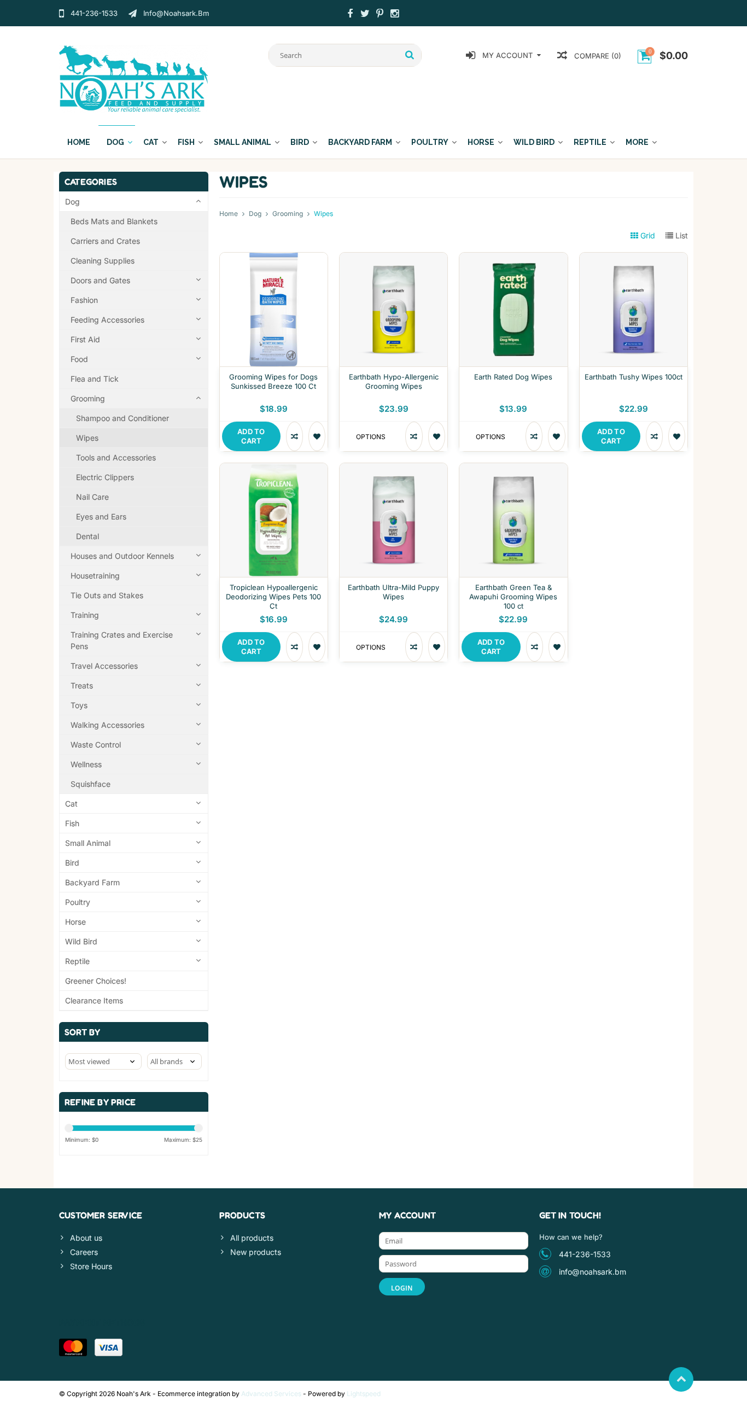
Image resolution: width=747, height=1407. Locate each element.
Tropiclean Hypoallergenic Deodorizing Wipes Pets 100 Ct (273, 596)
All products (251, 1237)
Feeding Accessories (107, 319)
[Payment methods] (73, 1347)
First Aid (85, 339)
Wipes (87, 437)
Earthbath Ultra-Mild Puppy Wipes (393, 592)
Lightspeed (364, 1394)
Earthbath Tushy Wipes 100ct (633, 376)
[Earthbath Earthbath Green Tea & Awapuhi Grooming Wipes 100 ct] (513, 469)
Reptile (590, 142)
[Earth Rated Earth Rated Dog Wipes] (513, 258)
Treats (82, 685)
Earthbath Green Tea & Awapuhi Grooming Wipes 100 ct (513, 596)
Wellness (86, 764)
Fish (186, 142)
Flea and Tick (95, 378)
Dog (115, 142)
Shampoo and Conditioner (122, 418)
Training (85, 615)
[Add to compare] (294, 436)
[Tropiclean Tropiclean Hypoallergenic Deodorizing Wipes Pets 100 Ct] (274, 469)
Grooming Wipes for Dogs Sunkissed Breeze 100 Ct (273, 381)
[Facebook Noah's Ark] (350, 15)
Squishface (90, 784)
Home (78, 142)
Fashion (84, 300)
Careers (84, 1252)
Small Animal (242, 142)
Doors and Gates (100, 280)
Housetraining (95, 575)
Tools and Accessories (116, 457)
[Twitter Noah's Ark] (365, 15)
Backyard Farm (360, 142)
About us (86, 1237)
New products (255, 1252)
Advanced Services (271, 1394)
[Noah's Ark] (133, 78)
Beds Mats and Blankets (114, 221)
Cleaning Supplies (103, 260)
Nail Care (92, 496)
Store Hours (91, 1266)
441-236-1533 (585, 1254)
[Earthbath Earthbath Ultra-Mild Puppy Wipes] (393, 469)
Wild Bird (534, 142)
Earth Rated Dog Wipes (513, 376)
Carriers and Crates (105, 241)
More (637, 142)
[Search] (410, 55)
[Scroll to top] (681, 1379)
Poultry (429, 142)
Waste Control (96, 744)
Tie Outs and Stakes (107, 595)
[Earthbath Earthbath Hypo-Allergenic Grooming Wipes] (393, 258)
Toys (79, 705)
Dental (87, 536)
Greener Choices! (95, 980)
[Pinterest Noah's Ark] (380, 15)
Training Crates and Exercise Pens (122, 640)
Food (79, 359)
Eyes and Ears (101, 516)
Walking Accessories (107, 724)
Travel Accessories (104, 665)
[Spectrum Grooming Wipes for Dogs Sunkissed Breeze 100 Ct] (274, 258)
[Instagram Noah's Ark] (394, 15)
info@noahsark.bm (592, 1271)
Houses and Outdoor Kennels (122, 556)
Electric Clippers (105, 477)
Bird (299, 142)
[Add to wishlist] (316, 436)
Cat (151, 142)
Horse (481, 142)
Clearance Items (94, 1000)
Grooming (88, 398)
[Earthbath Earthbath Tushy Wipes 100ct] (633, 258)
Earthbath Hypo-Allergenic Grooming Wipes (394, 381)
